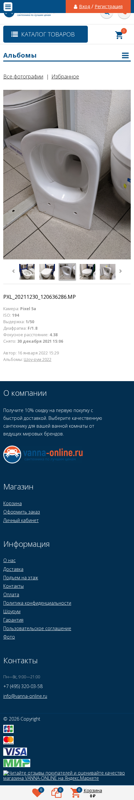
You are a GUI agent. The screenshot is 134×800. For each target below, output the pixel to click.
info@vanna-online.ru (25, 696)
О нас (9, 560)
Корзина (12, 503)
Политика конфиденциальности (37, 603)
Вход (84, 6)
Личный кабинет (21, 520)
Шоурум (11, 611)
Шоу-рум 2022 (37, 359)
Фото (9, 637)
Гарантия (13, 620)
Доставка (13, 569)
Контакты (13, 586)
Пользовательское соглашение (37, 628)
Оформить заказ (21, 512)
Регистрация (109, 6)
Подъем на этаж (20, 577)
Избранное (65, 76)
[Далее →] (67, 258)
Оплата (11, 594)
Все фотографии (23, 76)
